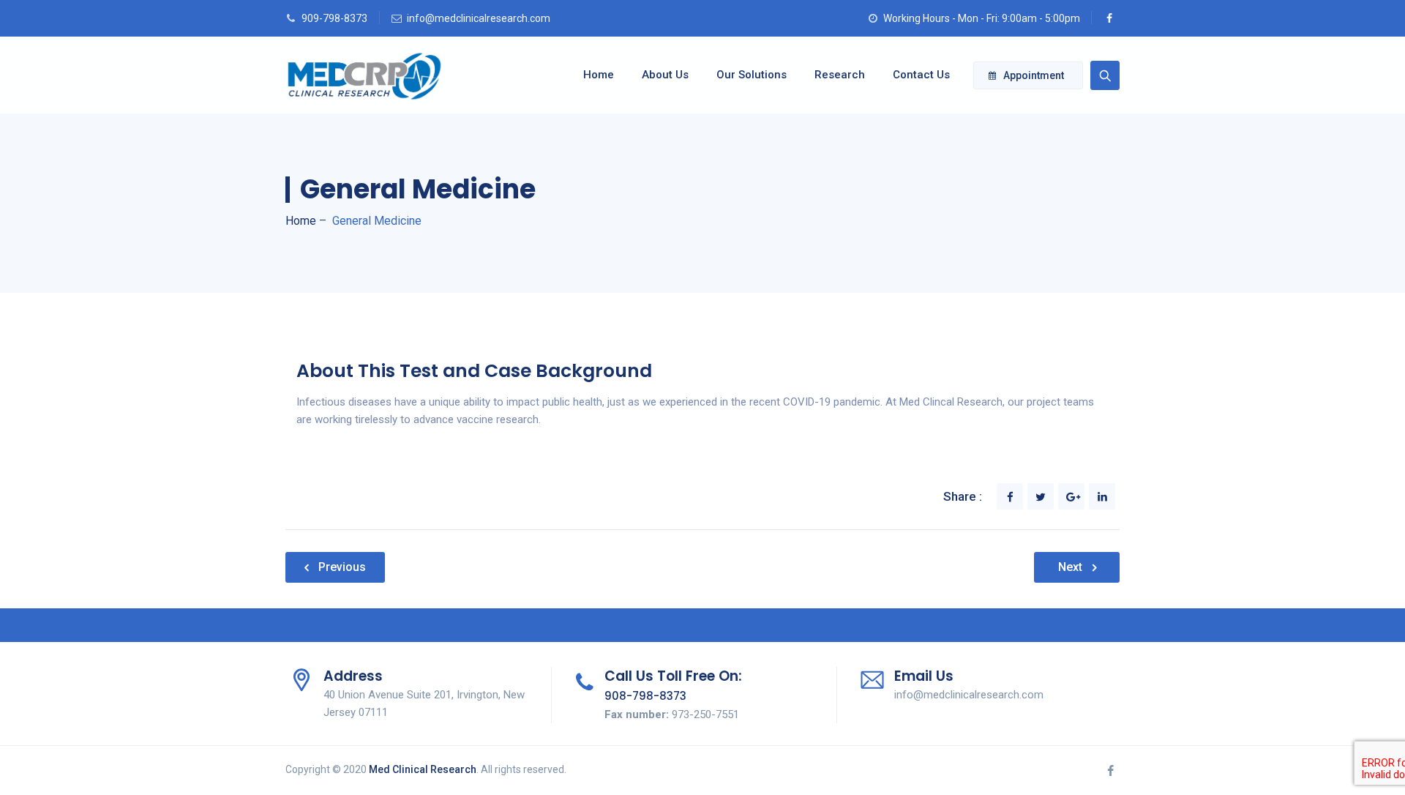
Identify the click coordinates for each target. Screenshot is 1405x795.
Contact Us (921, 74)
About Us (665, 74)
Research (839, 74)
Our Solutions (751, 74)
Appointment (1033, 75)
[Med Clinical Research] (364, 75)
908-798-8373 (645, 695)
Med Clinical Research (422, 769)
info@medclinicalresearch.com (478, 18)
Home (598, 74)
